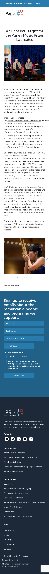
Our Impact (9, 539)
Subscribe (19, 375)
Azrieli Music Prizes (12, 462)
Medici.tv (24, 109)
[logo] (20, 12)
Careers (7, 549)
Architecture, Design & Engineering (19, 516)
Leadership (9, 530)
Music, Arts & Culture (13, 507)
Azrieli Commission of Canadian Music (24, 201)
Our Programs (10, 448)
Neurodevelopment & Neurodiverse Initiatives (24, 502)
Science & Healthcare (13, 498)
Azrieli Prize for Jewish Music (20, 158)
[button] (47, 258)
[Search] (37, 12)
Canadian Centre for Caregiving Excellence (23, 467)
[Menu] (42, 12)
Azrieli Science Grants (13, 471)
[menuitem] (37, 12)
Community (9, 512)
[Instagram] (31, 439)
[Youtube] (25, 439)
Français (28, 3)
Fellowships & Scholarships (16, 493)
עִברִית (37, 3)
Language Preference (13, 352)
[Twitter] (13, 439)
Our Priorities (10, 479)
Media (9, 3)
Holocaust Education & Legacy (17, 488)
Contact (18, 3)
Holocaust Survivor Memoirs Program (20, 457)
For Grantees (9, 544)
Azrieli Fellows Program (14, 453)
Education (8, 484)
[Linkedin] (19, 439)
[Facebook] (7, 439)
